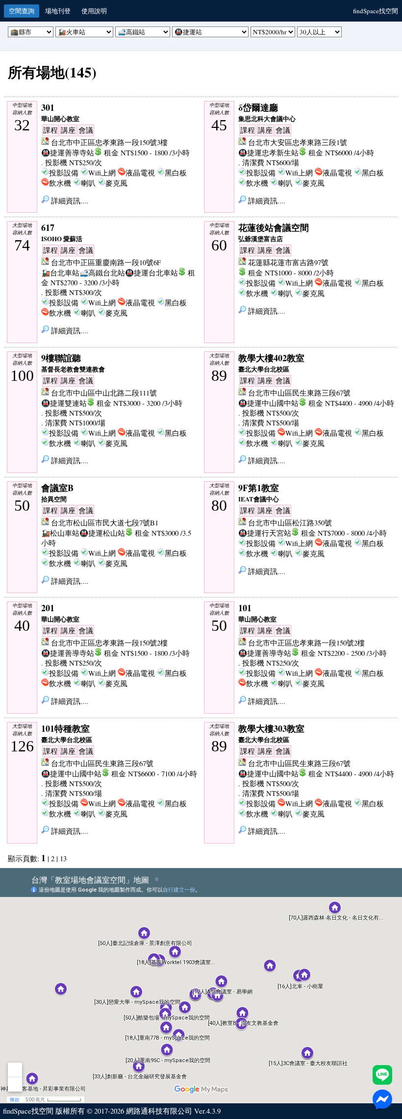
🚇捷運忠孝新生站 (268, 152)
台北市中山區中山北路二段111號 (104, 393)
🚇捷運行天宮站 (264, 533)
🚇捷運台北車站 (151, 272)
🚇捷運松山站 (102, 533)
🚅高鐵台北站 (102, 272)
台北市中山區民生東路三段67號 (299, 393)
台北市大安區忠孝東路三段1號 (297, 142)
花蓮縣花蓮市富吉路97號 (288, 262)
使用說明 (94, 10)
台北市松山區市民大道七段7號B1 (104, 522)
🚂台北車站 (60, 272)
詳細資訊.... (68, 200)
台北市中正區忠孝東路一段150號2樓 (109, 642)
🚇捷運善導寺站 (67, 152)
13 (63, 858)
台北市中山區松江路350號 (290, 522)
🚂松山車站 (60, 533)
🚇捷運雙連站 (64, 403)
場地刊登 (58, 10)
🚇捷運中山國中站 (268, 403)
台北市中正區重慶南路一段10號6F (106, 262)
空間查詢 (21, 10)
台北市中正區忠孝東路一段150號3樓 (109, 142)
